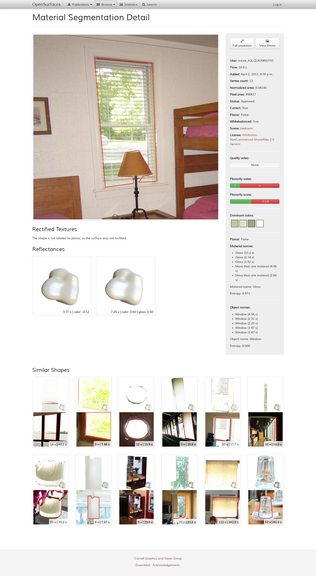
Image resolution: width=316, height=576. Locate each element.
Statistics (130, 4)
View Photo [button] (267, 45)
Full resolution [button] (242, 45)
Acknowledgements (166, 565)
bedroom (246, 128)
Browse (107, 4)
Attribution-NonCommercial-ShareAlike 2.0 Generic (252, 139)
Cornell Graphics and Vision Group (158, 558)
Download (143, 565)
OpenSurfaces (46, 4)
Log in (277, 4)
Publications (80, 4)
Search (151, 4)
